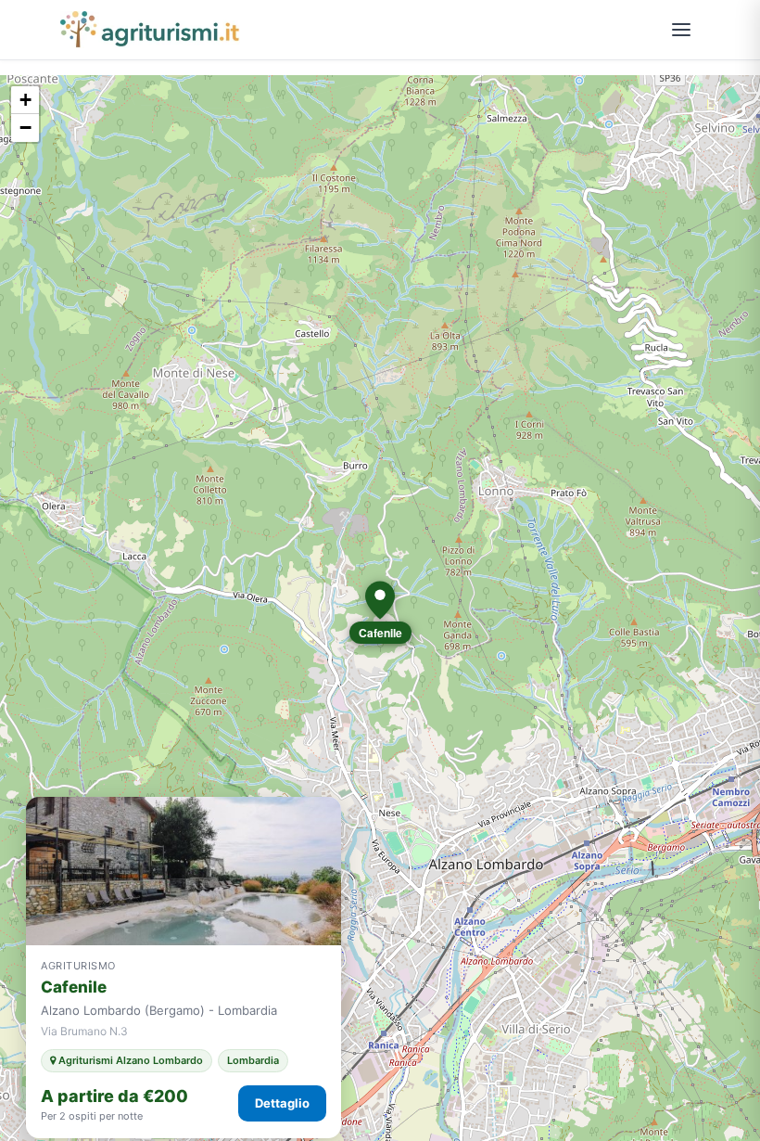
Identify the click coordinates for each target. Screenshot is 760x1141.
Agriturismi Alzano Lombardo (129, 1060)
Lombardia (253, 1060)
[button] (380, 600)
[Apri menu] (681, 29)
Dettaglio (282, 1103)
